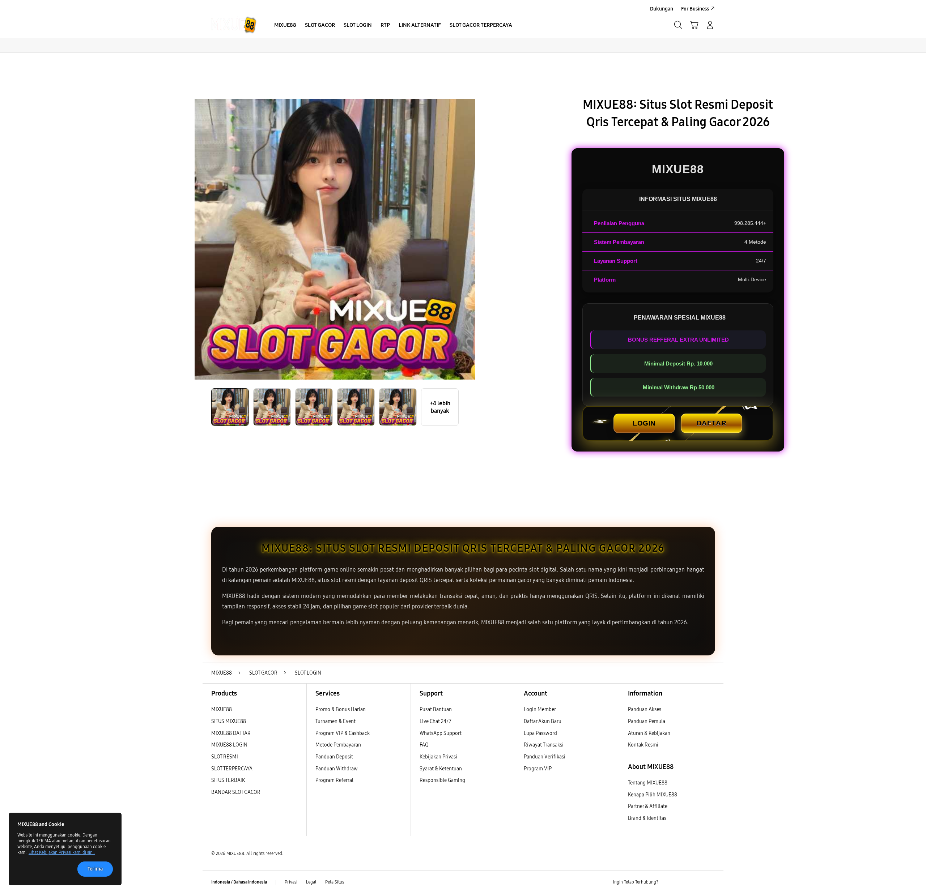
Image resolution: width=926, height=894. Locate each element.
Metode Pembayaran (338, 745)
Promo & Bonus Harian (340, 709)
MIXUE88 (221, 709)
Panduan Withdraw (336, 769)
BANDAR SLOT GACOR (235, 792)
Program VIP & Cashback (342, 733)
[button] (694, 25)
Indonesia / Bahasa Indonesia (239, 882)
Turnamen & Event (335, 721)
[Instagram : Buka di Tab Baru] (696, 882)
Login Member (540, 709)
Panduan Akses (644, 709)
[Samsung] (233, 25)
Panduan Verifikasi (544, 757)
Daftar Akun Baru (542, 721)
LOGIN (644, 423)
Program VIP (538, 769)
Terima (95, 869)
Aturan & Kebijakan (649, 733)
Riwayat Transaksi (544, 745)
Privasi (291, 882)
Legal (311, 882)
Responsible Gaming (442, 780)
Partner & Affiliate (647, 806)
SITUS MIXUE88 (228, 721)
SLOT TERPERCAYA (231, 769)
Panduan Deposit (334, 757)
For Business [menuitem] (695, 9)
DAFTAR (712, 423)
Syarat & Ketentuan (441, 769)
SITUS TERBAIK (228, 780)
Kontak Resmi (643, 745)
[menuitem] (285, 25)
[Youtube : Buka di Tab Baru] (710, 882)
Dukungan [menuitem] (661, 9)
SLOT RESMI (224, 757)
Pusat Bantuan (436, 709)
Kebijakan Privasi (438, 757)
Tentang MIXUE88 (647, 783)
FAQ (424, 745)
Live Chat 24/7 (435, 721)
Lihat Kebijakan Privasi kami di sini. (62, 852)
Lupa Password (540, 733)
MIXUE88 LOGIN (229, 745)
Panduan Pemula (646, 721)
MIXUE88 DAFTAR (231, 733)
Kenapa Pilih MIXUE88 (652, 795)
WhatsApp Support (441, 733)
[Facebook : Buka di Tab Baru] (668, 882)
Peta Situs (334, 882)
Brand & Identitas (647, 818)
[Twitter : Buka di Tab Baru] (682, 882)
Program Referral (334, 780)
